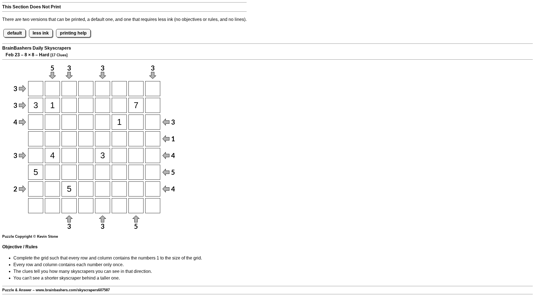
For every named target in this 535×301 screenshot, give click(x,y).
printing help (73, 33)
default (14, 33)
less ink (41, 33)
